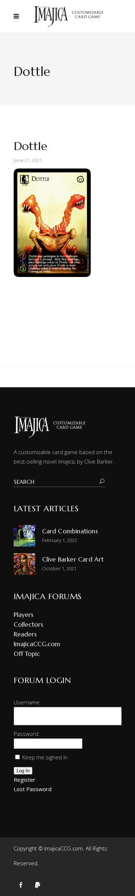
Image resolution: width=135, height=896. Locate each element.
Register (24, 779)
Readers (25, 634)
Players (23, 615)
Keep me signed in (45, 757)
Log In (23, 770)
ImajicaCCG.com (37, 644)
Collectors (28, 624)
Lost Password (32, 789)
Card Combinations (70, 531)
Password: (27, 733)
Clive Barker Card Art (73, 559)
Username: (27, 702)
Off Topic (27, 654)
